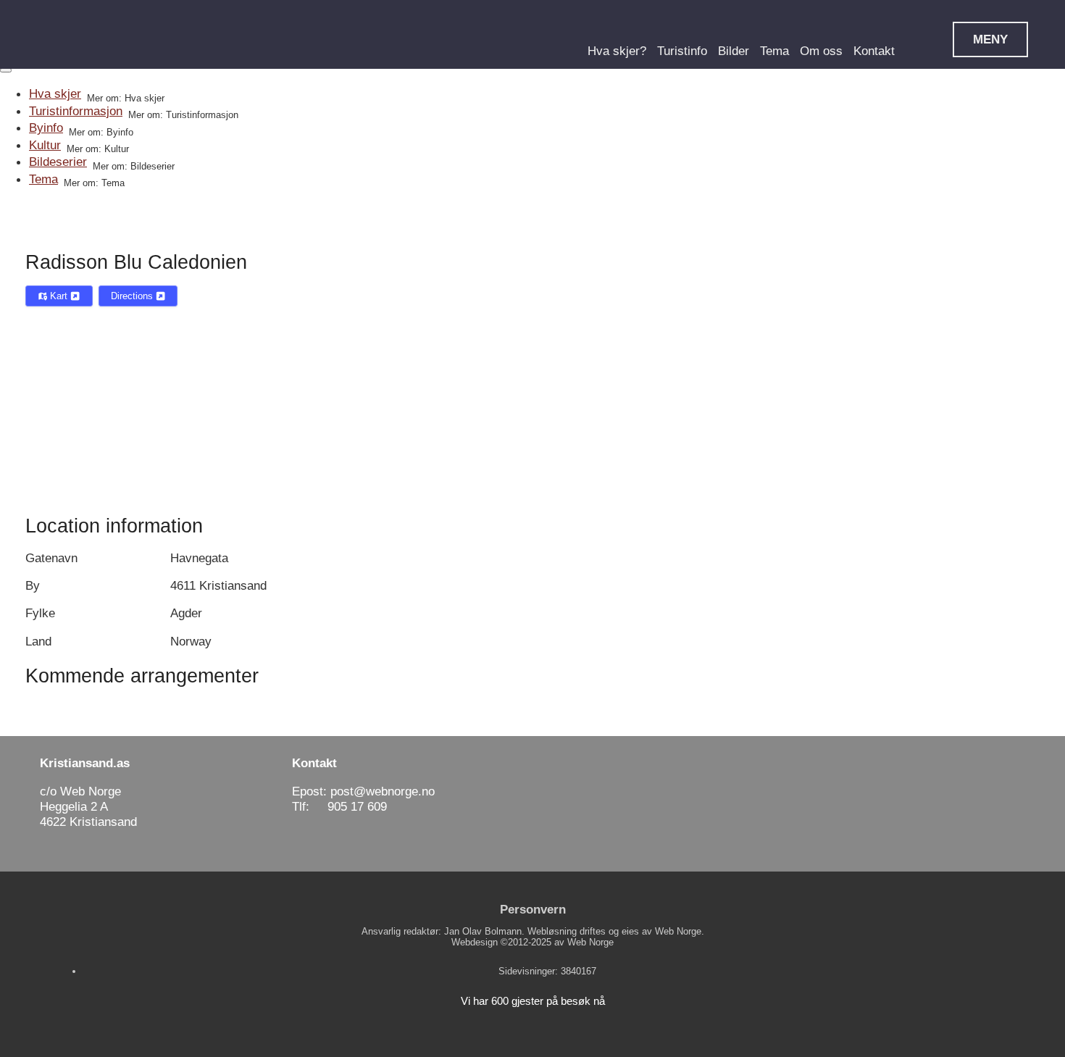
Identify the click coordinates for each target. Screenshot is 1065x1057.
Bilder (733, 50)
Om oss (821, 50)
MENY (990, 39)
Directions (133, 296)
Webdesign (474, 942)
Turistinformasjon (75, 111)
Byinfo (46, 127)
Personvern (533, 909)
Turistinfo (682, 50)
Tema (774, 50)
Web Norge (590, 942)
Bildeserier (58, 161)
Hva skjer (55, 93)
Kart (58, 296)
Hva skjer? (617, 50)
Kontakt (874, 50)
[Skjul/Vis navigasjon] (6, 70)
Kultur (45, 145)
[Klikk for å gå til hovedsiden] (97, 35)
